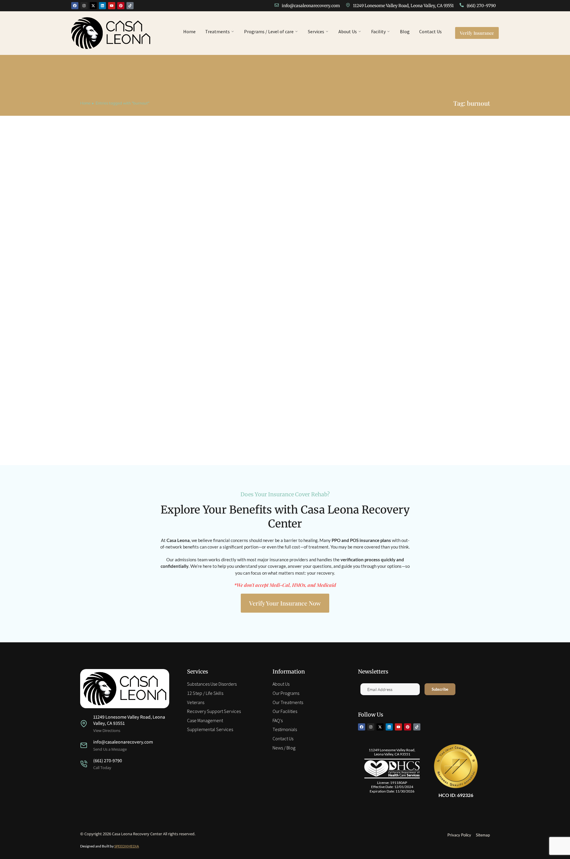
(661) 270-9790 (481, 5)
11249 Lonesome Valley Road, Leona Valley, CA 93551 (403, 5)
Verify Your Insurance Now (285, 603)
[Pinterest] (120, 5)
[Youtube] (111, 5)
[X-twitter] (93, 5)
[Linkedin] (102, 5)
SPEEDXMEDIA (126, 846)
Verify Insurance (477, 33)
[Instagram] (84, 5)
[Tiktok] (130, 5)
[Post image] (285, 279)
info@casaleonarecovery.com (311, 5)
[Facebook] (74, 5)
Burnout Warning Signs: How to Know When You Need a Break (167, 426)
